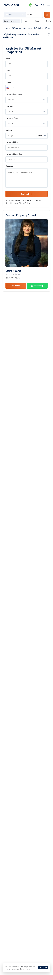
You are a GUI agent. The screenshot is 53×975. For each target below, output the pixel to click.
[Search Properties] (42, 5)
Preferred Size (11, 142)
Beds (37, 21)
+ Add (29, 14)
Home (5, 28)
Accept (43, 968)
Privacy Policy (24, 203)
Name (7, 58)
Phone (8, 82)
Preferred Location (13, 154)
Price (25, 21)
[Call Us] (36, 5)
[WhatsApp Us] (30, 5)
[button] (8, 88)
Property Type (11, 118)
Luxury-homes (10, 21)
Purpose (9, 106)
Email (7, 70)
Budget (8, 130)
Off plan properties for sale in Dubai (26, 28)
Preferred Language (13, 94)
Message (9, 166)
